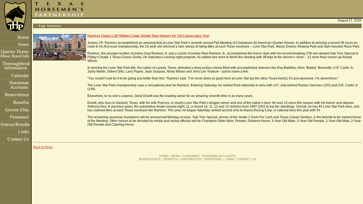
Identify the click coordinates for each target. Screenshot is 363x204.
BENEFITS (171, 159)
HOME (163, 156)
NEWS (175, 156)
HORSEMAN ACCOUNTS (218, 156)
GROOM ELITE (191, 159)
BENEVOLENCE (150, 159)
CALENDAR (191, 156)
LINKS (230, 159)
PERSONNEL (213, 159)
